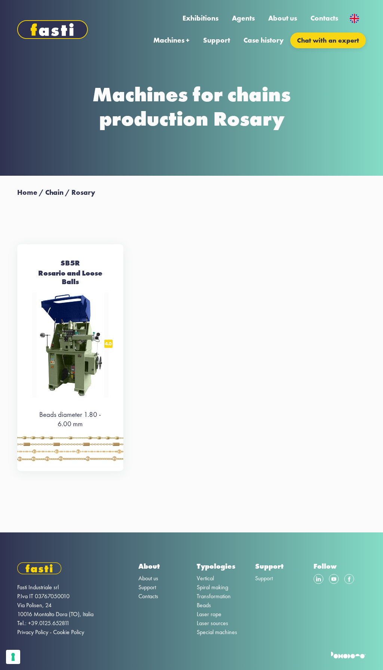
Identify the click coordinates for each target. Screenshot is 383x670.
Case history (263, 40)
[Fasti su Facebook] (349, 580)
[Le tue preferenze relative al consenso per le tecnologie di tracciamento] (13, 657)
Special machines (217, 632)
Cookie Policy (68, 632)
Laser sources (212, 623)
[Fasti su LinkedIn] (318, 580)
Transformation (214, 596)
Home (27, 192)
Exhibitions (200, 18)
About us (282, 18)
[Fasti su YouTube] (334, 580)
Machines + (171, 40)
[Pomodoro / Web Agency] (348, 656)
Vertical (205, 578)
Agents (243, 18)
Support (216, 40)
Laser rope (209, 614)
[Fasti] (55, 569)
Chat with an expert (328, 40)
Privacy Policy (32, 632)
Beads (204, 605)
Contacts (324, 18)
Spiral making (212, 587)
